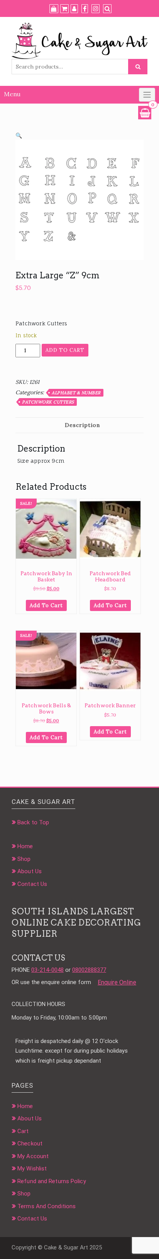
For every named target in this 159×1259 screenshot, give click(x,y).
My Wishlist (32, 1168)
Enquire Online (117, 982)
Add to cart (65, 350)
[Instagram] (95, 8)
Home (25, 846)
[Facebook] (84, 8)
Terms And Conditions (46, 1206)
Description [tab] (82, 425)
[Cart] (64, 8)
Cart (23, 1131)
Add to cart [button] (46, 605)
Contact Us (32, 884)
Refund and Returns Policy (51, 1181)
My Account (33, 1156)
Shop (23, 859)
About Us (29, 871)
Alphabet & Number (76, 392)
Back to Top (33, 822)
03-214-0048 (47, 969)
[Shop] (53, 8)
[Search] (107, 8)
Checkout (29, 1143)
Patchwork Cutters (48, 402)
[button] (18, 135)
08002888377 (89, 969)
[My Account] (74, 8)
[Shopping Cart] (144, 112)
